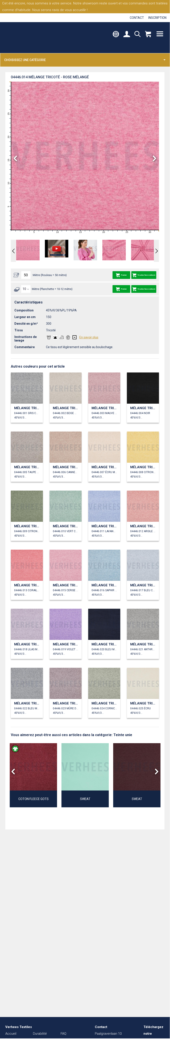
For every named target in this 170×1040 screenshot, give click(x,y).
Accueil (10, 1034)
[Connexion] (126, 34)
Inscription (157, 17)
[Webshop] (148, 34)
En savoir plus (88, 337)
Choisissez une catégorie (25, 60)
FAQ (63, 1034)
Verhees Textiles (23, 38)
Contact (137, 17)
